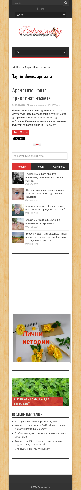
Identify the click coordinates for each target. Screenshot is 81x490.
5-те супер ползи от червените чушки (36, 421)
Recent (40, 166)
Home (19, 67)
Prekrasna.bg (44, 487)
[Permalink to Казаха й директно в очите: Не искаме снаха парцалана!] (18, 228)
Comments (59, 166)
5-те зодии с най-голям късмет (32, 448)
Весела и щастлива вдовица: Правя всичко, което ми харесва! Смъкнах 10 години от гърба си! (46, 237)
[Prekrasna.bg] (40, 36)
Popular (22, 166)
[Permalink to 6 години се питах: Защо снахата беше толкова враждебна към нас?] (18, 215)
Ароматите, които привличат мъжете (31, 94)
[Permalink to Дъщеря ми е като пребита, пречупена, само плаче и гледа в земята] (18, 182)
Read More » (21, 132)
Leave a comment (38, 105)
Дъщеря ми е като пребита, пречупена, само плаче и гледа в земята (44, 177)
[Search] (66, 3)
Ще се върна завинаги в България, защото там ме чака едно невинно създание (45, 193)
